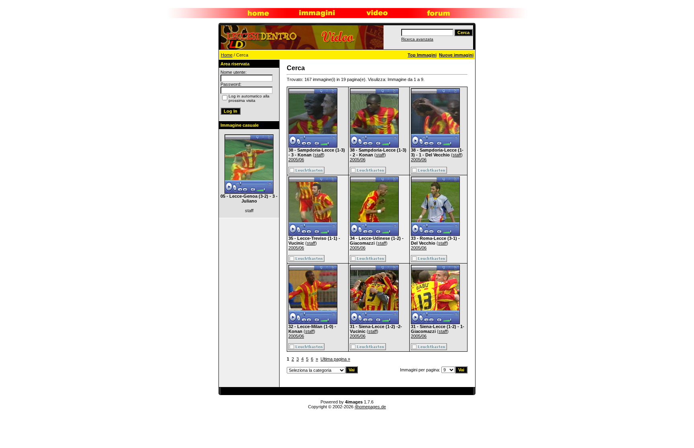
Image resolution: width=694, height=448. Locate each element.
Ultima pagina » (335, 359)
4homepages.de (370, 406)
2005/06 (296, 159)
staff (318, 154)
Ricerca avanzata (417, 39)
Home (227, 55)
